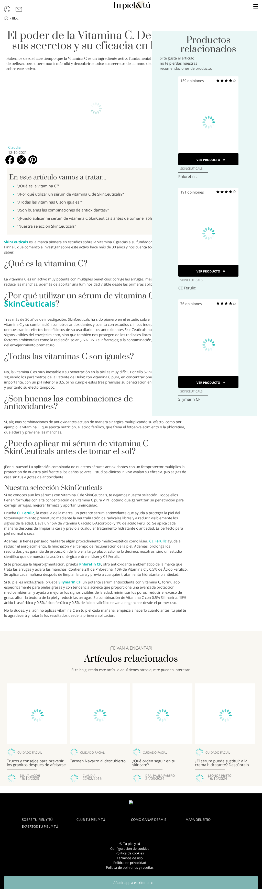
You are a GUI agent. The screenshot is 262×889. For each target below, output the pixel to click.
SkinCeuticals (16, 242)
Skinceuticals (191, 168)
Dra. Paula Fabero (160, 775)
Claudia (14, 147)
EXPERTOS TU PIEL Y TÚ (40, 826)
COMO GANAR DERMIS (148, 819)
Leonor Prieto (220, 775)
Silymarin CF (70, 582)
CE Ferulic (26, 513)
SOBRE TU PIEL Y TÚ (37, 819)
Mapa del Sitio (198, 819)
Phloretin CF (90, 564)
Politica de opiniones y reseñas (130, 867)
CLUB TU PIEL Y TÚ (91, 819)
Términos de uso (130, 858)
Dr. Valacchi (30, 775)
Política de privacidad (129, 862)
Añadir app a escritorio (131, 882)
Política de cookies (129, 853)
